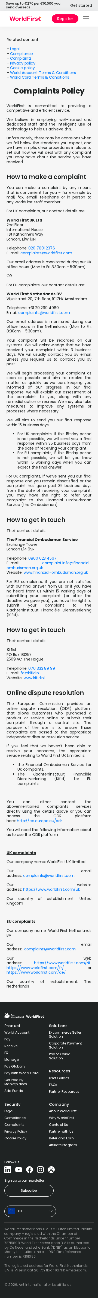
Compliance (21, 53)
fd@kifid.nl (29, 673)
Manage (11, 1059)
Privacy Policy (15, 1131)
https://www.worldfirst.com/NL (62, 963)
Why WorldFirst (61, 1118)
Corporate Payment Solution (65, 1045)
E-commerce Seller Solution (65, 1034)
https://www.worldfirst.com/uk (51, 889)
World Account (17, 1032)
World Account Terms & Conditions (43, 72)
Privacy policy (22, 63)
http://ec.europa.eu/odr (39, 820)
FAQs (53, 1084)
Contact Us (58, 1124)
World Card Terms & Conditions (39, 77)
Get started (81, 5)
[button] (86, 19)
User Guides (59, 1078)
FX (6, 1052)
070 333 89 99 (41, 668)
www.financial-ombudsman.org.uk (56, 572)
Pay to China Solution (60, 1056)
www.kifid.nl (34, 678)
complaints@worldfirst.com (46, 253)
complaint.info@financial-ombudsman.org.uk (49, 565)
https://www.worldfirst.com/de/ (36, 972)
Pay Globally (14, 1066)
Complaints (21, 58)
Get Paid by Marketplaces (15, 1082)
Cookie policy (22, 67)
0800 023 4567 (42, 558)
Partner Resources (64, 1091)
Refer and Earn (61, 1138)
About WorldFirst (62, 1111)
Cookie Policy (15, 1138)
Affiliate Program (63, 1145)
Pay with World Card (21, 1073)
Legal (15, 49)
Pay (7, 1039)
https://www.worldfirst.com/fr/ (35, 967)
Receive (10, 1046)
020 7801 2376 (41, 248)
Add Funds (13, 1090)
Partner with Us (61, 1131)
